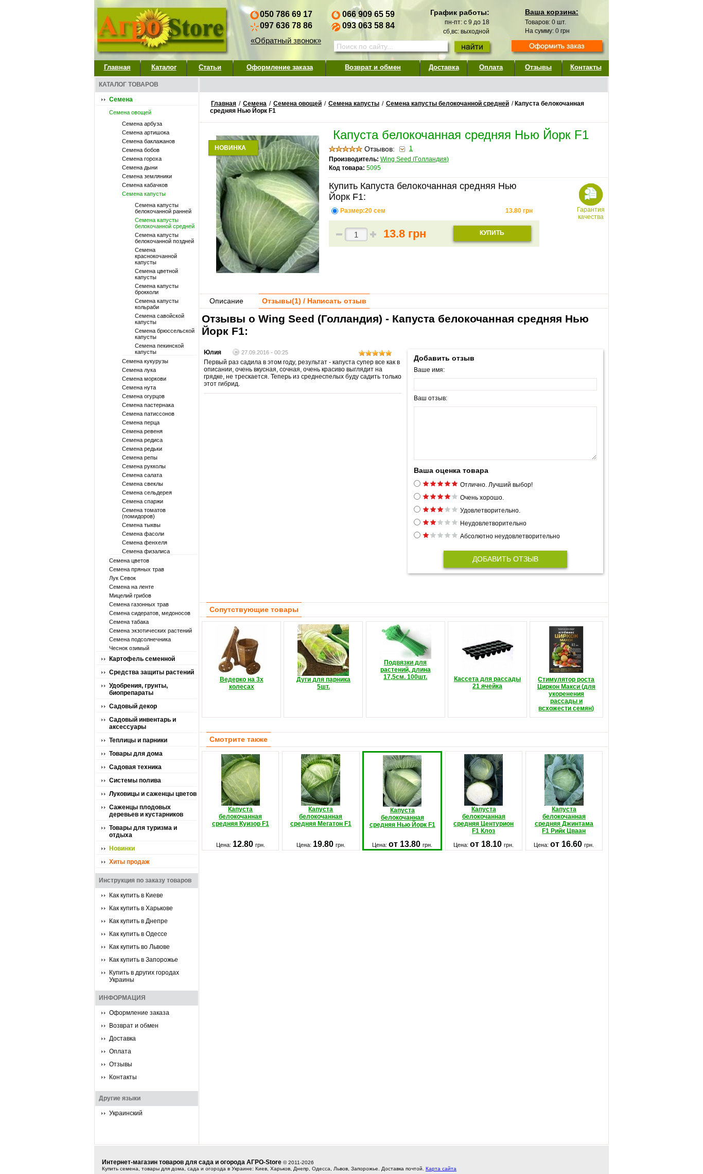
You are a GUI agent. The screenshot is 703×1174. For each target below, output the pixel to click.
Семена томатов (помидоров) (144, 513)
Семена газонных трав (139, 604)
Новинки (122, 848)
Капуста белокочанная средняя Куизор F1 (240, 816)
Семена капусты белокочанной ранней (163, 208)
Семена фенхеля (144, 542)
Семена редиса (142, 440)
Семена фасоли (143, 534)
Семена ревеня (142, 431)
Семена (121, 99)
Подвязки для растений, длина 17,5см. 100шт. (405, 669)
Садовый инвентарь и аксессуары (142, 723)
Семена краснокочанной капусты (156, 256)
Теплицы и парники (138, 740)
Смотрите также (238, 739)
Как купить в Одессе (138, 934)
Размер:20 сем (363, 210)
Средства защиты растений (151, 672)
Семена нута (139, 387)
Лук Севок (122, 578)
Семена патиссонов (148, 414)
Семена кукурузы (145, 361)
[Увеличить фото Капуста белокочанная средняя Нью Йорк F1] (267, 270)
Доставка (444, 67)
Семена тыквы (141, 525)
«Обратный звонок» (286, 40)
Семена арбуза (142, 124)
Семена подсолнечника (140, 639)
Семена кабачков (145, 185)
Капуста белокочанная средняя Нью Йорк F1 (402, 817)
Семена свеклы (142, 484)
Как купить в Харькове (141, 908)
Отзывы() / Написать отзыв (314, 301)
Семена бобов (141, 150)
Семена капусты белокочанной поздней (164, 238)
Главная (117, 67)
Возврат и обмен (373, 67)
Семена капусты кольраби (157, 304)
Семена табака (129, 622)
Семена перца (141, 422)
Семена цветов (129, 560)
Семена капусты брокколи (157, 289)
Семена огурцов (143, 396)
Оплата (491, 67)
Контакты (586, 67)
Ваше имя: (429, 369)
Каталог (164, 67)
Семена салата (142, 475)
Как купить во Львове (139, 946)
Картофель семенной (142, 658)
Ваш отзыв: (430, 398)
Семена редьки (142, 449)
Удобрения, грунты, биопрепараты (138, 689)
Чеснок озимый (129, 648)
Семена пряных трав (136, 569)
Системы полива (135, 780)
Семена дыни (139, 167)
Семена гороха (142, 159)
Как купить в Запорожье (143, 959)
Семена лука (139, 370)
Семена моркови (144, 379)
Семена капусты (144, 194)
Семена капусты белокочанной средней (165, 223)
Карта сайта (441, 1168)
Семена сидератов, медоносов (149, 613)
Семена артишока (145, 132)
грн (519, 210)
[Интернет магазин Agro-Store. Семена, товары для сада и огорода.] (161, 27)
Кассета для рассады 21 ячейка (487, 682)
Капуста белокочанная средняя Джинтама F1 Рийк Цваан (564, 820)
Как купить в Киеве (136, 895)
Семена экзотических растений (150, 630)
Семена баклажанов (148, 141)
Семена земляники (147, 176)
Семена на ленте (131, 587)
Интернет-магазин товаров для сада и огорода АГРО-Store (192, 1162)
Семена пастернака (148, 405)
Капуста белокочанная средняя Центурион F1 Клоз (483, 820)
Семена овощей (130, 112)
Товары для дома (136, 753)
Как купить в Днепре (138, 921)
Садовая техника (135, 767)
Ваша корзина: (551, 12)
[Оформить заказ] (557, 47)
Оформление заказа (280, 67)
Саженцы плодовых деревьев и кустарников (146, 811)
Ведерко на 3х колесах (241, 683)
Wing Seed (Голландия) (414, 159)
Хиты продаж (129, 861)
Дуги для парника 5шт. (323, 683)
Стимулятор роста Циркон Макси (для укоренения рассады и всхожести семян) (566, 694)
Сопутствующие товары (253, 609)
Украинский (126, 1113)
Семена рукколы (144, 466)
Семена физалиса (146, 551)
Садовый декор (133, 706)
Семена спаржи (142, 501)
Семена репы (139, 457)
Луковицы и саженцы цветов (153, 793)
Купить (492, 232)
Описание (226, 301)
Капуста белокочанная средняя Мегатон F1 (320, 816)
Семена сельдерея (147, 492)
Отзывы (538, 67)
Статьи (210, 67)
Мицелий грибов (130, 595)
